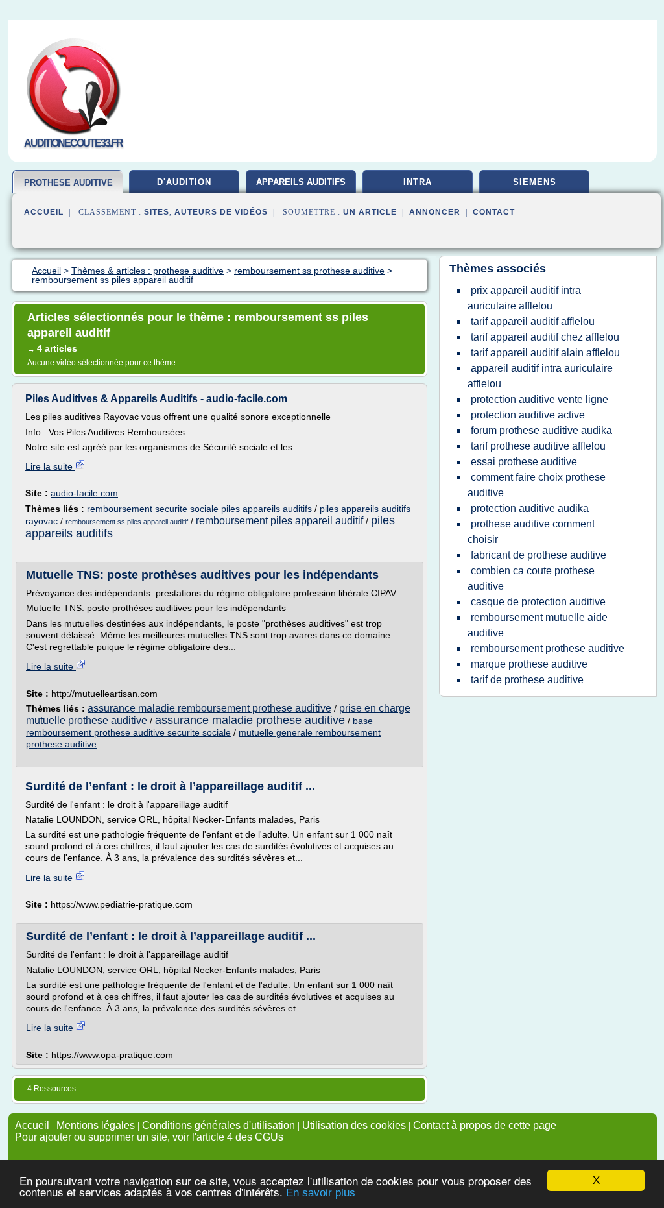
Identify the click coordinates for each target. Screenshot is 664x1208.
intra (417, 182)
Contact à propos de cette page (484, 1125)
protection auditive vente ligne (539, 399)
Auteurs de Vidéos (221, 212)
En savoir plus (320, 1193)
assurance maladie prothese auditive (250, 720)
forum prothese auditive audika (541, 430)
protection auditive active (528, 414)
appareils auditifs (301, 182)
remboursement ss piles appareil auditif (126, 521)
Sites (156, 212)
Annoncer (434, 212)
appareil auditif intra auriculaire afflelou (540, 376)
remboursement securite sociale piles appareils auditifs (199, 508)
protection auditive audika (530, 508)
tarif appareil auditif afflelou (533, 321)
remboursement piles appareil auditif (279, 520)
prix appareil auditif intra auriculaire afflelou (524, 298)
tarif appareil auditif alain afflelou (545, 352)
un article (370, 212)
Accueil (44, 212)
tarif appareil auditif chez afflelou (545, 337)
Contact (494, 212)
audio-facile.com (84, 493)
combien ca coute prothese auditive (531, 578)
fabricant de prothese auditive (538, 555)
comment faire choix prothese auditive (537, 485)
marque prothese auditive (529, 664)
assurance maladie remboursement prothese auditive (209, 708)
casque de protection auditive (538, 601)
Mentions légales (95, 1125)
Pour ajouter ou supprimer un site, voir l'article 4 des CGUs (149, 1136)
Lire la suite (50, 466)
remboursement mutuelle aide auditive (538, 625)
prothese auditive (68, 182)
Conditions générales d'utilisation (218, 1125)
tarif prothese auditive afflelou (538, 446)
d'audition (184, 182)
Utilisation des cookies (354, 1125)
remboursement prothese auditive (547, 648)
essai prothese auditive (524, 461)
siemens (534, 182)
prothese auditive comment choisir (531, 531)
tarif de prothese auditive (527, 679)
